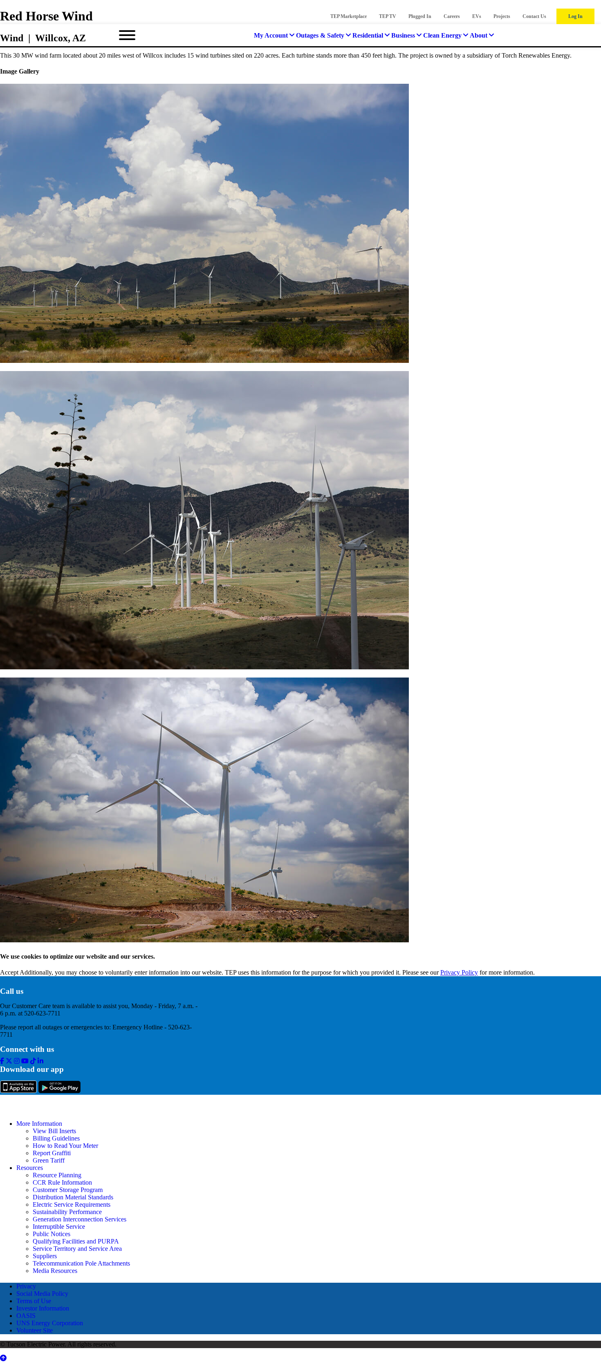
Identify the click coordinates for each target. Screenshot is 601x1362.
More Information (39, 1123)
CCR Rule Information (62, 1182)
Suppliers (45, 1255)
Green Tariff (49, 1160)
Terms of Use (33, 1300)
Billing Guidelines (56, 1138)
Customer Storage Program (68, 1189)
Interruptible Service (59, 1226)
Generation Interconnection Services (79, 1219)
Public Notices (51, 1233)
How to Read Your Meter (65, 1145)
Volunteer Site (34, 1330)
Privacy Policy (459, 972)
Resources (29, 1167)
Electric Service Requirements (71, 1204)
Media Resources (55, 1270)
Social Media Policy (42, 1293)
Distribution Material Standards (73, 1197)
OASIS (26, 1315)
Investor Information (42, 1308)
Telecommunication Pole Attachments (81, 1263)
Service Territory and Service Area (77, 1248)
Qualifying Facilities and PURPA (76, 1241)
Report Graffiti (52, 1153)
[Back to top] (3, 1358)
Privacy (26, 1286)
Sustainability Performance (67, 1211)
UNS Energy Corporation (49, 1323)
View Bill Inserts (54, 1130)
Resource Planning (57, 1175)
